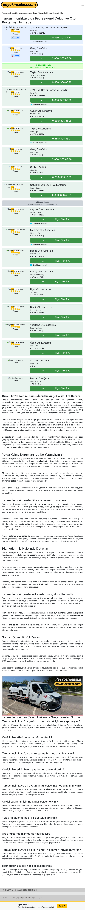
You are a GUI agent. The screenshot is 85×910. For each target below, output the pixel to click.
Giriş (40, 898)
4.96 (12, 289)
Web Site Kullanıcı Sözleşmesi (23, 898)
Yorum (16, 29)
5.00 (12, 29)
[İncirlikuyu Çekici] (42, 695)
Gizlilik (5, 898)
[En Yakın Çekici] (19, 5)
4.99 (12, 72)
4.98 (12, 48)
